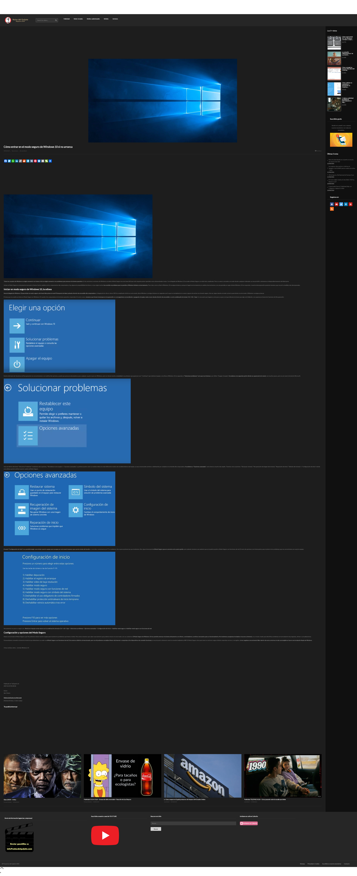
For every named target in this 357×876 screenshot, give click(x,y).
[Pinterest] (350, 204)
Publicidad (67, 19)
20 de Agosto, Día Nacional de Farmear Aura (341, 175)
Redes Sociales (78, 19)
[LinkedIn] (346, 204)
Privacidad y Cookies (313, 864)
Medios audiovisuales (93, 19)
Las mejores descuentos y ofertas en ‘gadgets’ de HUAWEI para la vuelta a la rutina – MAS (342, 168)
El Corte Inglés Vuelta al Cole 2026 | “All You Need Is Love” (341, 180)
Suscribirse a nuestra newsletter (331, 864)
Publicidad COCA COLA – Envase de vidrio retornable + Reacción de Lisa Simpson (107, 799)
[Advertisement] (178, 7)
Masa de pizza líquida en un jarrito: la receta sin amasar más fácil (341, 160)
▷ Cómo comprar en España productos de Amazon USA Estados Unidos (184, 799)
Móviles (106, 19)
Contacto (347, 864)
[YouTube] (336, 204)
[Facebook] (332, 204)
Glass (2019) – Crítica (10, 799)
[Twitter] (341, 204)
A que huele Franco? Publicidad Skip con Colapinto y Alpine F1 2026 (340, 187)
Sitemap (302, 864)
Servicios (115, 19)
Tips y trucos (15, 151)
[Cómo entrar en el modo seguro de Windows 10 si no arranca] (42, 754)
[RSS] (332, 209)
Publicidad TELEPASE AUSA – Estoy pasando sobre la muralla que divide (265, 799)
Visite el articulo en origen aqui (13, 697)
